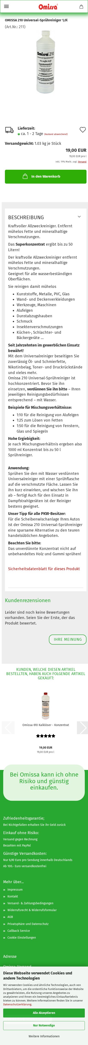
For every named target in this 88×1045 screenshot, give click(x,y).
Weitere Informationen (44, 1036)
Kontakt (12, 896)
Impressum (15, 889)
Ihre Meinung (68, 639)
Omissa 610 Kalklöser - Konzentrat (45, 725)
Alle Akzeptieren (44, 1013)
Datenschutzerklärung (17, 1004)
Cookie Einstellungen (21, 937)
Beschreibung (26, 217)
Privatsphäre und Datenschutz (27, 924)
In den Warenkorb (45, 176)
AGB (10, 917)
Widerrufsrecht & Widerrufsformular (32, 910)
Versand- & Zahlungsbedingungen (30, 903)
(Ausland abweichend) (56, 134)
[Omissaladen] (48, 6)
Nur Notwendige (44, 1025)
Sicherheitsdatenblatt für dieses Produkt (44, 569)
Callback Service (18, 931)
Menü (6, 6)
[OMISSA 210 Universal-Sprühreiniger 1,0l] (45, 61)
